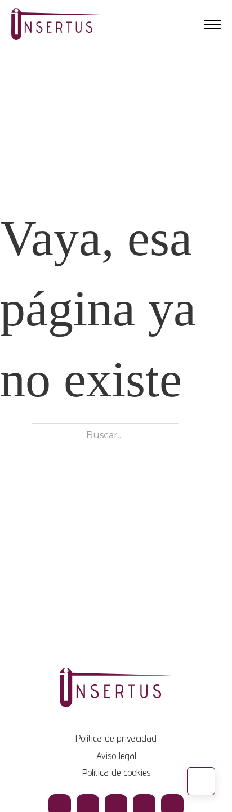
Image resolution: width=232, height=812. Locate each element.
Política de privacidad (116, 738)
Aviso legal (116, 755)
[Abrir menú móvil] (212, 24)
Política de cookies (116, 772)
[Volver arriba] (201, 781)
